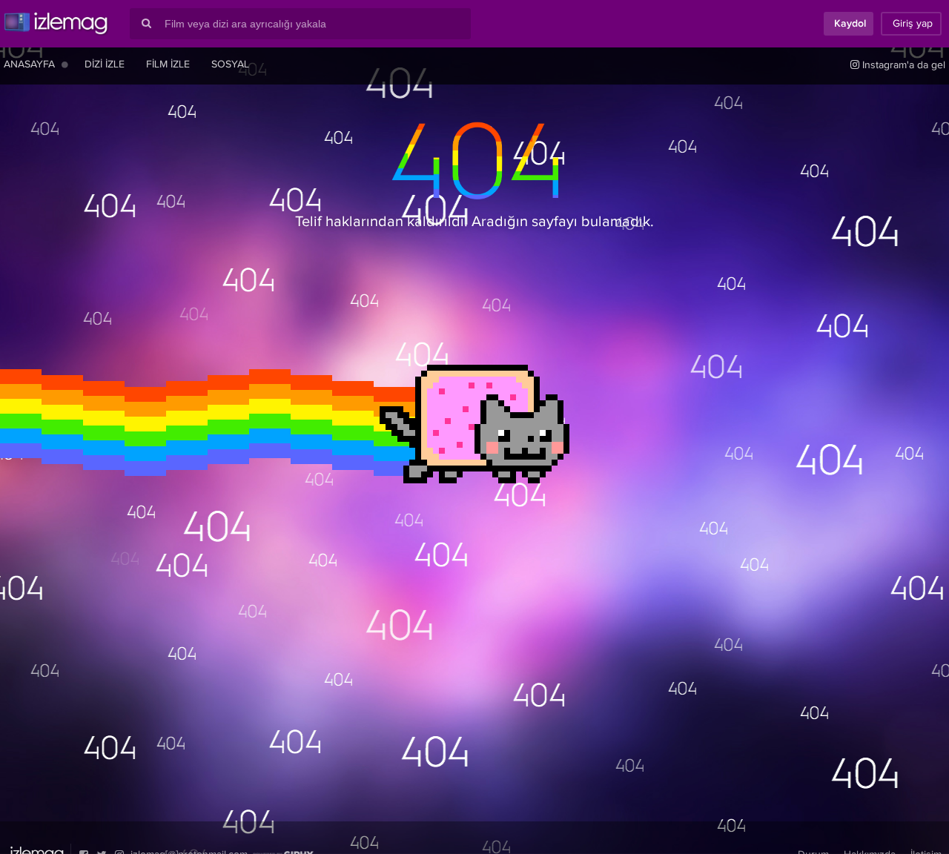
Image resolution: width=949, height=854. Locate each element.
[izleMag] (55, 23)
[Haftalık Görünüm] (65, 64)
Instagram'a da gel (902, 65)
